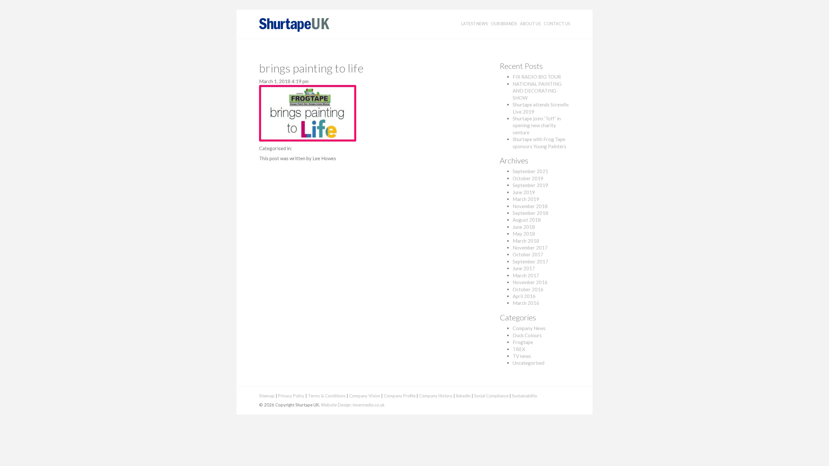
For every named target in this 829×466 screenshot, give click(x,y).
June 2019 (524, 192)
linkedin (463, 395)
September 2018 (530, 213)
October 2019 (528, 178)
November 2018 (530, 206)
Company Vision (364, 395)
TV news (522, 356)
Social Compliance (491, 395)
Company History (435, 395)
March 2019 (526, 199)
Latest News (474, 23)
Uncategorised (528, 363)
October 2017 (528, 254)
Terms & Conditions (327, 395)
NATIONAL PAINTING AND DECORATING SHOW (537, 91)
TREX (519, 349)
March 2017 (526, 275)
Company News (529, 328)
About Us (530, 23)
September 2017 (530, 261)
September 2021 (530, 171)
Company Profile (399, 395)
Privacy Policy (291, 395)
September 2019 (530, 185)
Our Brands (504, 23)
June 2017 (524, 268)
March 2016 (526, 303)
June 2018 (524, 227)
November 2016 (530, 282)
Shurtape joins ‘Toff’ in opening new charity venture (537, 125)
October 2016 (528, 289)
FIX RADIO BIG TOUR (537, 77)
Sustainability (524, 395)
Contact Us (557, 23)
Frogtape (523, 342)
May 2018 (524, 234)
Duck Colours (527, 335)
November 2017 (530, 247)
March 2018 (526, 241)
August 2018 (527, 220)
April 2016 (524, 296)
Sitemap (267, 395)
